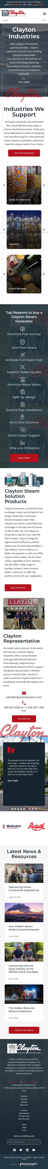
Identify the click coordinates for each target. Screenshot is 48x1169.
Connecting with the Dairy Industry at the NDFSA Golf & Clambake (23, 969)
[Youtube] (33, 1150)
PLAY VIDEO (24, 82)
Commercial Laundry (19, 244)
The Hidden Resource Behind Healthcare (22, 1010)
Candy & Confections (19, 199)
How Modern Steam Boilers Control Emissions (24, 928)
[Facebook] (14, 1150)
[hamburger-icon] (44, 20)
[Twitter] (21, 1150)
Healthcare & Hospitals (20, 288)
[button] (44, 13)
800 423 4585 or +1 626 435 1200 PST (24, 709)
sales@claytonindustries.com (24, 697)
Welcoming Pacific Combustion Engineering (24, 889)
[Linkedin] (27, 1150)
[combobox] (20, 20)
